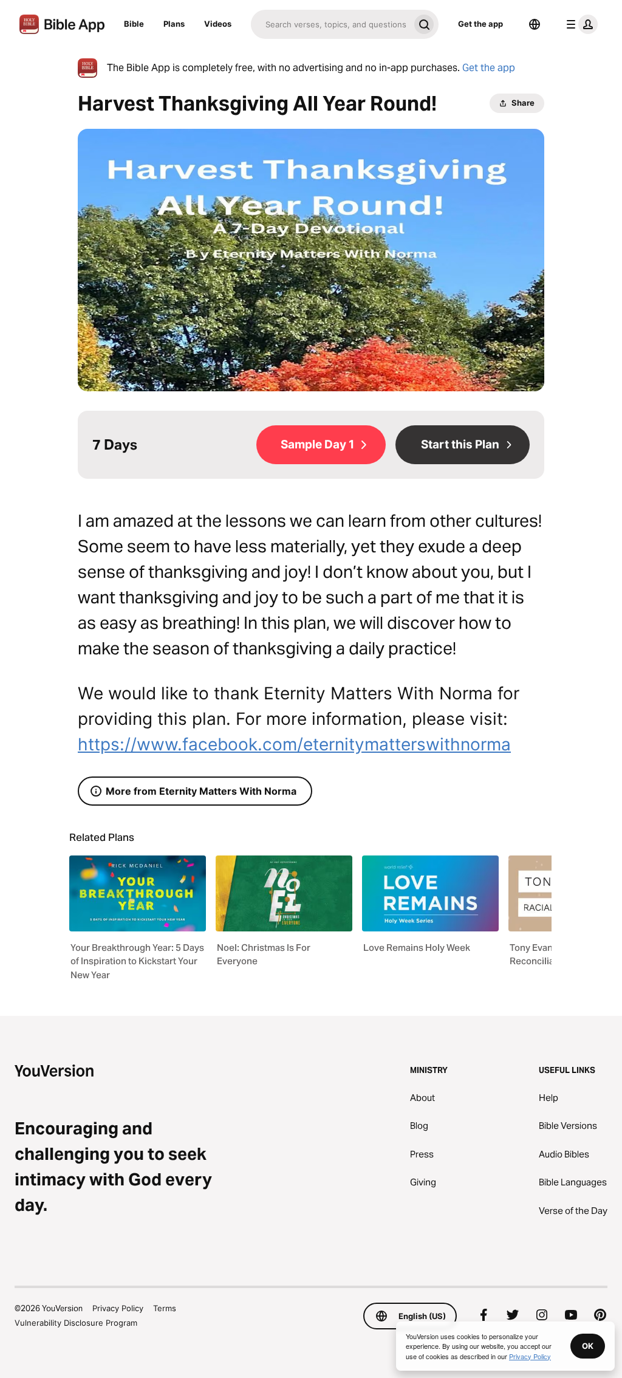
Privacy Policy (117, 1308)
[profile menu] (579, 24)
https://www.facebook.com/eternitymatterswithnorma (294, 744)
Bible (134, 24)
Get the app (480, 24)
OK (587, 1346)
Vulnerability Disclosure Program (76, 1323)
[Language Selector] (534, 24)
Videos (217, 24)
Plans (174, 24)
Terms (164, 1308)
